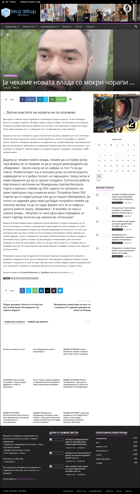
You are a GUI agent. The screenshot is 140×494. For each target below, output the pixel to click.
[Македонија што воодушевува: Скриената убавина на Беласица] (103, 238)
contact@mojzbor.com (27, 479)
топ (36, 278)
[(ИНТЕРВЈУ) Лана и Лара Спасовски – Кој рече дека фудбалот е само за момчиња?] (16, 367)
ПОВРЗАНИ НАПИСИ (15, 321)
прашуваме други (48, 26)
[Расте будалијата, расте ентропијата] (47, 337)
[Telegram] (60, 290)
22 (128, 166)
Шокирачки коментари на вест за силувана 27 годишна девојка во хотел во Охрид (72, 307)
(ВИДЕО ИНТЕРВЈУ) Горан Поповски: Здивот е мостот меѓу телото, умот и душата (75, 351)
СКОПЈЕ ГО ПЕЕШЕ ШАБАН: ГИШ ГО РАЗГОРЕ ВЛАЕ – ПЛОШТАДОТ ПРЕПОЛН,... (123, 197)
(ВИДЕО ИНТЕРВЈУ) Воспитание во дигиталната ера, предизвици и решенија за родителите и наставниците (16, 417)
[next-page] (89, 321)
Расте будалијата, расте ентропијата (44, 350)
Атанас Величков (18, 278)
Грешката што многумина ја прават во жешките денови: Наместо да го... (123, 210)
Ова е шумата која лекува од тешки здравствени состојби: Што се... (123, 223)
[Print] (54, 290)
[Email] (47, 290)
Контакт (78, 26)
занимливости (102, 451)
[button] (136, 27)
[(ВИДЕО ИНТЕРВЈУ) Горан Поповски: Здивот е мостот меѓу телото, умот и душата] (77, 337)
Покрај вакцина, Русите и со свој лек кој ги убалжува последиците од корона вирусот (23, 307)
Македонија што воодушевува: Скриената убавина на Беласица (123, 237)
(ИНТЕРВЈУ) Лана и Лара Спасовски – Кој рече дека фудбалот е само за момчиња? (14, 383)
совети (99, 455)
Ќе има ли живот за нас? (14, 349)
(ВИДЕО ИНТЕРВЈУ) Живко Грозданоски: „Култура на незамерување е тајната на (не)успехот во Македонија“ (75, 383)
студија (99, 463)
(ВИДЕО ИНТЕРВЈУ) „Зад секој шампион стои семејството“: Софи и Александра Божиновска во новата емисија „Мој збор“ (76, 417)
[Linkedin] (41, 290)
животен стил (28, 26)
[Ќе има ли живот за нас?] (16, 337)
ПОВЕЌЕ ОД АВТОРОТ (38, 321)
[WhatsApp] (35, 290)
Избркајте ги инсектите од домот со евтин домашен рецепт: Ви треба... (123, 250)
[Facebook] (132, 2)
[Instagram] (136, 2)
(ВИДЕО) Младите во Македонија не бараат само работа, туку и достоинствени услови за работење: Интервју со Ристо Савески (46, 417)
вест (98, 442)
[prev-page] (86, 321)
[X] (28, 290)
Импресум (66, 26)
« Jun (98, 180)
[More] (70, 99)
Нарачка (90, 26)
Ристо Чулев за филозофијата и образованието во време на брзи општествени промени (46, 382)
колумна (29, 278)
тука (71, 272)
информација (11, 26)
